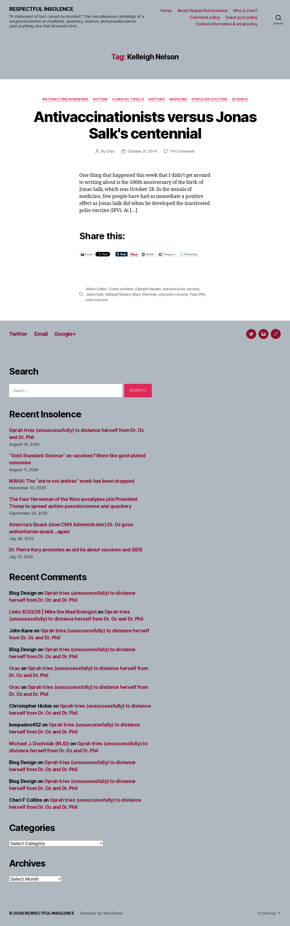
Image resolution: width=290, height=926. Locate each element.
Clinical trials (128, 99)
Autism (100, 99)
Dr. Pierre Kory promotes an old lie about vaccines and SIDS (76, 550)
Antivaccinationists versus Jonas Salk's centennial (145, 125)
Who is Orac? (245, 10)
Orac (110, 151)
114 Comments (182, 151)
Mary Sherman (145, 294)
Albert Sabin (96, 289)
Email (41, 334)
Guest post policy (241, 17)
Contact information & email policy (226, 24)
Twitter (18, 334)
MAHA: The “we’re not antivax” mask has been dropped (71, 481)
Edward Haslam (148, 289)
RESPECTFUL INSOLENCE (41, 9)
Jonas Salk (94, 294)
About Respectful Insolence (202, 10)
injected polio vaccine (181, 289)
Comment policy (205, 17)
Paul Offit (197, 294)
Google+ (65, 334)
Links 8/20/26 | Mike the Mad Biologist (53, 612)
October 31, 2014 (142, 151)
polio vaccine (97, 299)
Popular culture (209, 99)
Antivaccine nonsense (65, 99)
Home (166, 10)
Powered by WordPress (101, 913)
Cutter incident (120, 289)
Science (240, 99)
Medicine (178, 99)
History (156, 99)
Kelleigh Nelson (118, 294)
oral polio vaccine (173, 294)
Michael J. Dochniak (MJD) (39, 743)
